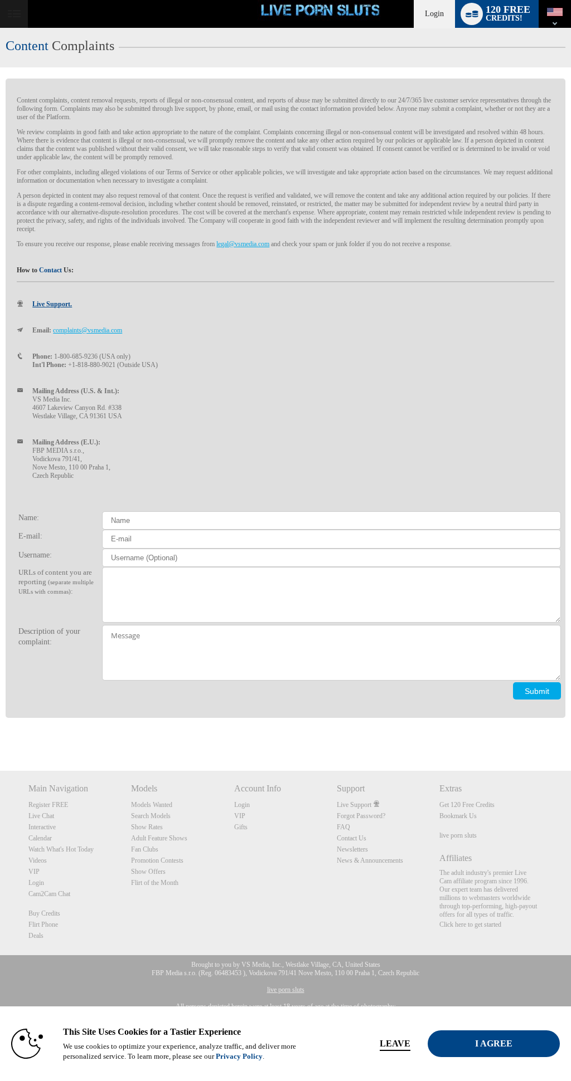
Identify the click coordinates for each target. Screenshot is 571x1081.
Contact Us (351, 838)
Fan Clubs (144, 849)
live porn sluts (458, 835)
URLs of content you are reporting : (56, 581)
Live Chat (41, 816)
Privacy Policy (239, 1056)
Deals (35, 936)
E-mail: (30, 535)
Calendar (40, 838)
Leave (395, 1043)
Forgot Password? (361, 816)
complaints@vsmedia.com (87, 330)
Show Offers (148, 871)
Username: (35, 554)
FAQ (343, 827)
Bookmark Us (458, 816)
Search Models (151, 816)
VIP (34, 871)
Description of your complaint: (49, 636)
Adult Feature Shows (159, 838)
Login (434, 13)
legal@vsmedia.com (242, 244)
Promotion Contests (157, 860)
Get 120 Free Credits (467, 805)
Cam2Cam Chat (49, 894)
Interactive (42, 827)
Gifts (241, 827)
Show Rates (147, 827)
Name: (28, 517)
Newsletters (352, 849)
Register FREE (48, 805)
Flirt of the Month (154, 883)
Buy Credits (44, 913)
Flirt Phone (43, 924)
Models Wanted (151, 805)
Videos (37, 860)
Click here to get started (470, 924)
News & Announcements (370, 860)
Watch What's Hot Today (61, 849)
